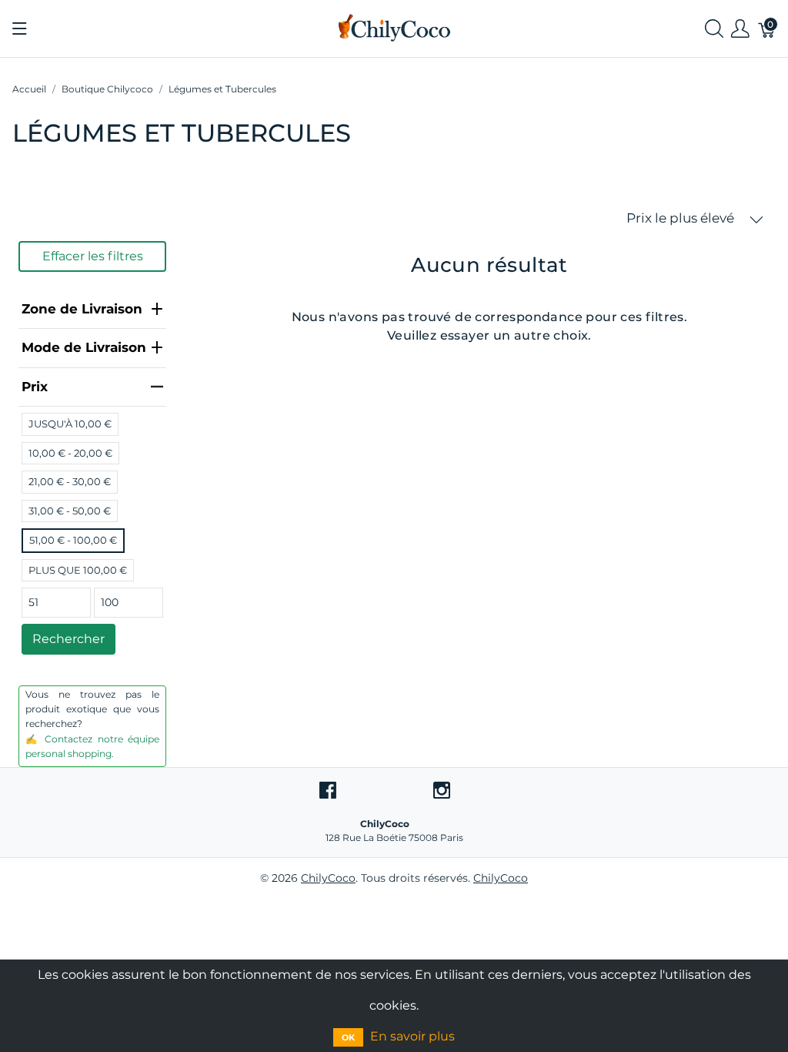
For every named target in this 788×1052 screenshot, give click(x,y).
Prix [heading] (35, 386)
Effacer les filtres (92, 256)
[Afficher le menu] (19, 28)
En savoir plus (412, 1036)
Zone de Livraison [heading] (82, 309)
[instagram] (441, 789)
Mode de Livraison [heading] (84, 347)
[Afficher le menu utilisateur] (740, 29)
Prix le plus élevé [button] (681, 218)
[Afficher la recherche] (714, 29)
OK (348, 1037)
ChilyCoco (328, 878)
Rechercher (68, 639)
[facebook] (327, 789)
